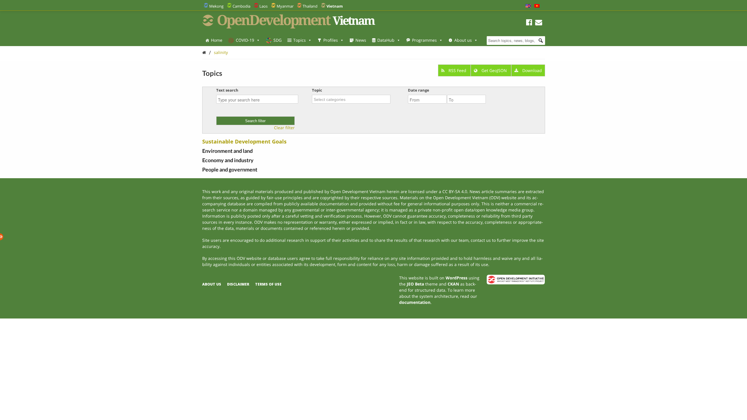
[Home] (204, 52)
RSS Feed (457, 70)
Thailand (310, 6)
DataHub (386, 40)
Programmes (424, 40)
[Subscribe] (538, 23)
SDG (277, 40)
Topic (317, 90)
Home (216, 40)
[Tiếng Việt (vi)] (537, 6)
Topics (299, 40)
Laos (263, 6)
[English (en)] (528, 6)
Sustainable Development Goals (244, 141)
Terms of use (268, 284)
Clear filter (284, 127)
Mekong (216, 6)
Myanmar (285, 6)
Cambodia (241, 6)
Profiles (330, 40)
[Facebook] (529, 23)
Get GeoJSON (494, 70)
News (360, 40)
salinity (221, 52)
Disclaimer (238, 284)
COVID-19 (245, 40)
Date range (418, 90)
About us (463, 40)
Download (531, 70)
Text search (227, 90)
